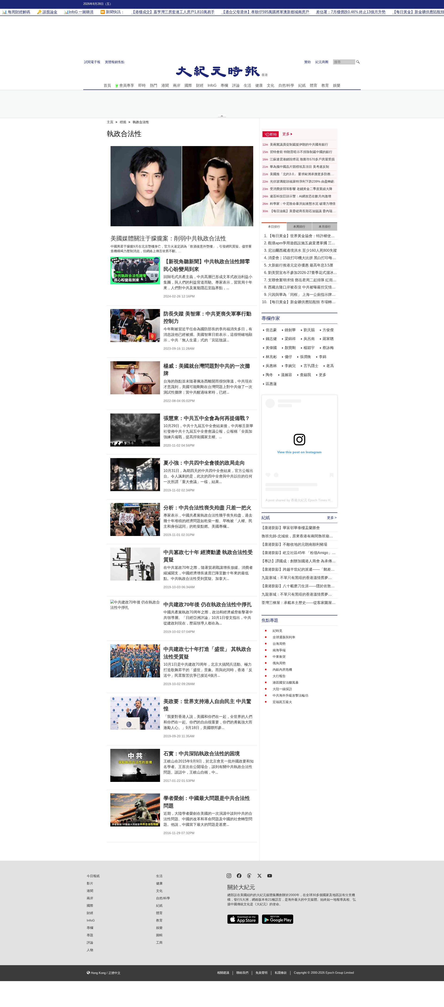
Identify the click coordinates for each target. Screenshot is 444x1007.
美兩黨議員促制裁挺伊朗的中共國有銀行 (299, 144)
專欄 (224, 85)
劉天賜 (309, 330)
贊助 (307, 62)
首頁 (107, 85)
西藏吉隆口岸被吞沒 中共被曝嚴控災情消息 (302, 287)
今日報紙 (93, 876)
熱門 (153, 85)
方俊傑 (328, 330)
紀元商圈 (321, 62)
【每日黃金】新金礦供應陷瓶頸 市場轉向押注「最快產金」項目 (302, 302)
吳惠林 (271, 366)
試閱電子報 (92, 62)
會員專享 (126, 85)
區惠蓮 (271, 384)
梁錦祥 (290, 339)
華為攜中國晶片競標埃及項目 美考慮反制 (299, 166)
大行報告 (279, 676)
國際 (188, 85)
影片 (90, 883)
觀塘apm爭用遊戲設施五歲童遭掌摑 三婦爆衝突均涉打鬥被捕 (301, 243)
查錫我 (305, 375)
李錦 (322, 357)
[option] (182, 186)
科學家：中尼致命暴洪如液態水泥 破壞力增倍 (303, 203)
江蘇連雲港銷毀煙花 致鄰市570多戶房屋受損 (302, 159)
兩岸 (176, 85)
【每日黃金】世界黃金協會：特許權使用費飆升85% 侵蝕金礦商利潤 (301, 236)
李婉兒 (290, 366)
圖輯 (159, 935)
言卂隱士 (311, 366)
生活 (247, 85)
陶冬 (269, 375)
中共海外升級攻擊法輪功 (290, 695)
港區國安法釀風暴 (286, 682)
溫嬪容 (286, 375)
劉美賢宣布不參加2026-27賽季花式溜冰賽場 (302, 273)
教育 (325, 85)
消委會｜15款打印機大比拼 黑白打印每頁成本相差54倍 (302, 258)
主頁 (110, 122)
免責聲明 (262, 972)
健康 (259, 85)
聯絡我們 (242, 972)
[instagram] (228, 875)
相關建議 (223, 972)
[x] (259, 875)
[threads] (249, 875)
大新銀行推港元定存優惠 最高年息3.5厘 (300, 265)
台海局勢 (279, 644)
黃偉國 (271, 348)
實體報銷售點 (114, 62)
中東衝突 (279, 656)
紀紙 (302, 85)
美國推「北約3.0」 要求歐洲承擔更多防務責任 (302, 174)
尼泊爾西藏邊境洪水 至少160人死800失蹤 (302, 250)
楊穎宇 (309, 348)
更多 (322, 375)
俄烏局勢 (279, 663)
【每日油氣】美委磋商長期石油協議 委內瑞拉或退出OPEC (303, 211)
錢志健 (271, 339)
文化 (270, 85)
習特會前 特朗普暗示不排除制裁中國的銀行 (301, 152)
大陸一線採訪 (282, 689)
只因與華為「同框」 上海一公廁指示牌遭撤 (302, 295)
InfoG (212, 85)
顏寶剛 (290, 348)
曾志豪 (271, 330)
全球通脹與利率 (284, 637)
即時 (142, 85)
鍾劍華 (290, 330)
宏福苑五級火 (282, 702)
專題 (90, 935)
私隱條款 (281, 972)
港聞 (165, 85)
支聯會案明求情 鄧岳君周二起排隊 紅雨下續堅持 (302, 280)
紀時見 (277, 631)
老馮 (330, 366)
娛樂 (336, 85)
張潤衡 (305, 357)
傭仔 (288, 357)
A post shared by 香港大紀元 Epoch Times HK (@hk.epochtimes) (312, 500)
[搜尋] (358, 61)
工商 (159, 942)
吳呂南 (309, 339)
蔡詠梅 (328, 348)
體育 (313, 85)
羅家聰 (328, 339)
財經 (200, 85)
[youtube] (269, 875)
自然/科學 (286, 85)
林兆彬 (271, 357)
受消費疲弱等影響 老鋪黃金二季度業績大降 (301, 189)
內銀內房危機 (282, 669)
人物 (90, 950)
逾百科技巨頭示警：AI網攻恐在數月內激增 (300, 196)
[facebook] (239, 875)
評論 (236, 85)
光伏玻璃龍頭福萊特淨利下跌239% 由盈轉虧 (302, 181)
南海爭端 (279, 650)
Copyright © (302, 972)
